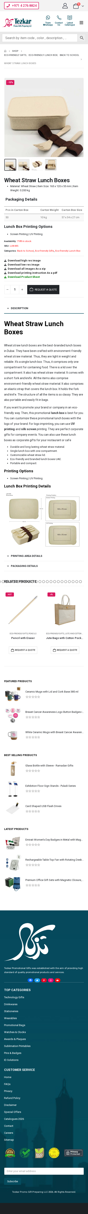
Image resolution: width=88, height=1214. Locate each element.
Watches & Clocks (15, 1032)
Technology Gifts (14, 997)
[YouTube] (57, 980)
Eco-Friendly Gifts (44, 251)
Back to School (25, 251)
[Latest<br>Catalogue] (70, 17)
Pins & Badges (12, 1053)
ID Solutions (11, 1059)
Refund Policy (12, 1098)
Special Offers (12, 1111)
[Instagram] (50, 980)
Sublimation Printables (17, 1046)
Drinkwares (10, 1004)
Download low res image (23, 264)
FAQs (7, 1084)
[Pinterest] (44, 980)
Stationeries (11, 1011)
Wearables (10, 1018)
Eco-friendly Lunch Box (67, 251)
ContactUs (59, 24)
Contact (8, 1125)
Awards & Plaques (15, 1039)
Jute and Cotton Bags (34, 633)
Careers (8, 1132)
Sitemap (9, 1139)
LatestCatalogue (70, 24)
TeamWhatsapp (48, 24)
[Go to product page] (65, 610)
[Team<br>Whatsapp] (48, 17)
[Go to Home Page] (5, 51)
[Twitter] (37, 980)
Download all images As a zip (27, 268)
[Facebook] (30, 980)
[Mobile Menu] (81, 22)
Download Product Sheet (24, 276)
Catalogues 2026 (14, 1118)
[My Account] (65, 5)
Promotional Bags (14, 1025)
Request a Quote (46, 289)
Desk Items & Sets (55, 633)
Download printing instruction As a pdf (32, 272)
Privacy (8, 1091)
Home (7, 1077)
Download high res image (24, 260)
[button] (9, 117)
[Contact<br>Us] (58, 17)
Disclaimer (10, 1105)
